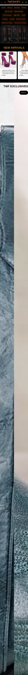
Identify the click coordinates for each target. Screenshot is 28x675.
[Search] (5, 2)
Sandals (12, 19)
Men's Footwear (21, 19)
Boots (23, 15)
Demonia (17, 7)
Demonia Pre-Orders (20, 23)
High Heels (17, 15)
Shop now (23, 92)
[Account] (22, 2)
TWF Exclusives (7, 15)
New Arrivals (8, 11)
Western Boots (19, 11)
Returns (10, 7)
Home (3, 7)
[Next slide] (25, 65)
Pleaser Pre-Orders (7, 23)
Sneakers (5, 19)
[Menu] (2, 2)
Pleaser (24, 7)
